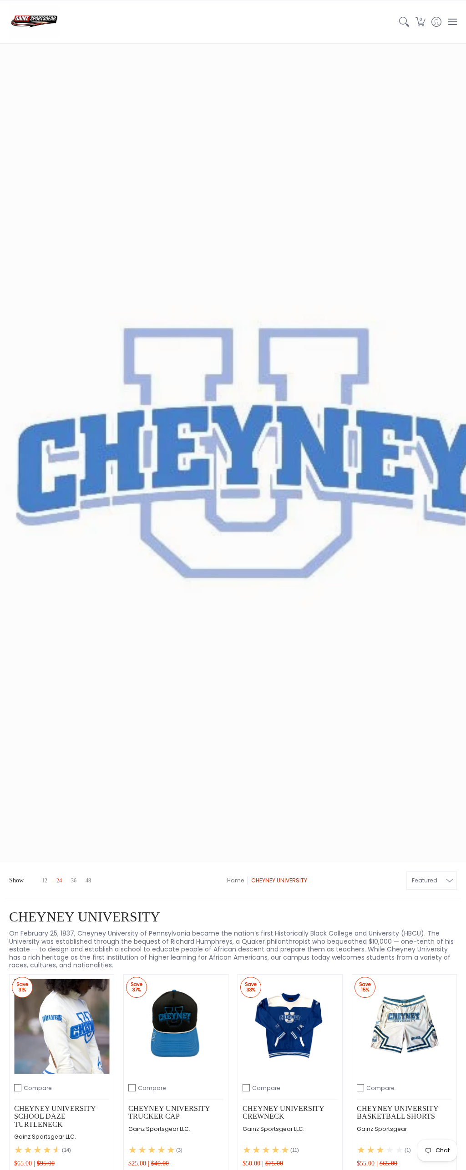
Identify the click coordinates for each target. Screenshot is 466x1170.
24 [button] (59, 880)
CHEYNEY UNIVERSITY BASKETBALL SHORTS (397, 1112)
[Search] (404, 21)
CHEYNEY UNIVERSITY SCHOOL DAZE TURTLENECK (55, 1116)
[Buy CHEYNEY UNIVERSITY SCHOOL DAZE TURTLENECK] (61, 1026)
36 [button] (73, 880)
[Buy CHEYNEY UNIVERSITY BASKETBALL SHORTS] (404, 1026)
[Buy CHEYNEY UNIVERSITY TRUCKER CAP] (175, 1026)
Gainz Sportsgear (382, 1129)
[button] (420, 21)
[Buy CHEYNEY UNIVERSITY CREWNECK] (290, 1026)
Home (235, 880)
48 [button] (88, 880)
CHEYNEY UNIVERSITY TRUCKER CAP (169, 1112)
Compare (38, 1088)
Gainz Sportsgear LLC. (45, 1136)
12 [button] (44, 880)
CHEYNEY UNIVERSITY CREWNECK (283, 1112)
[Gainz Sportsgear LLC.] (34, 21)
